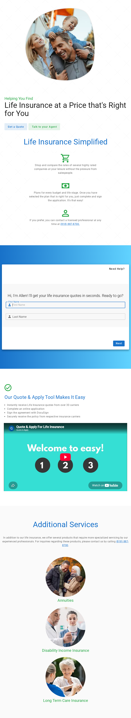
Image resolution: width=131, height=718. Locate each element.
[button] (65, 165)
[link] (65, 218)
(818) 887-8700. (70, 224)
